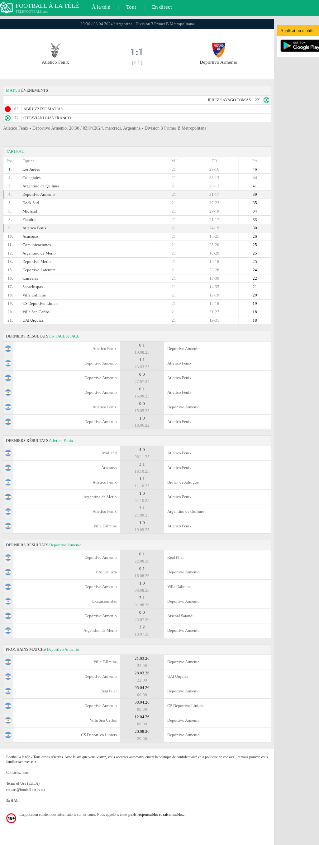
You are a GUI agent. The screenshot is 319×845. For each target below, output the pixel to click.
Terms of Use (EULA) (23, 783)
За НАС (12, 800)
